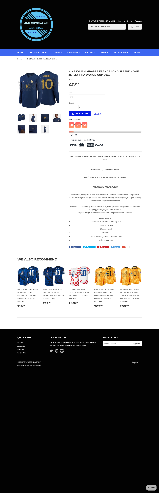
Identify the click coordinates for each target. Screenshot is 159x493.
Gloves (104, 52)
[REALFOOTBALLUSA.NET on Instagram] (62, 352)
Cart (136, 26)
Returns (20, 349)
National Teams (39, 52)
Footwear (72, 52)
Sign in (120, 21)
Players (89, 52)
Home (20, 52)
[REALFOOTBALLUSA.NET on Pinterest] (57, 352)
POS (19, 366)
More (137, 52)
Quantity (72, 103)
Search (20, 342)
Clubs (57, 52)
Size (70, 92)
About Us (21, 346)
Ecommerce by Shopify (32, 366)
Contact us (21, 353)
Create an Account (134, 21)
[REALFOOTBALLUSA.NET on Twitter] (51, 352)
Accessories (121, 52)
